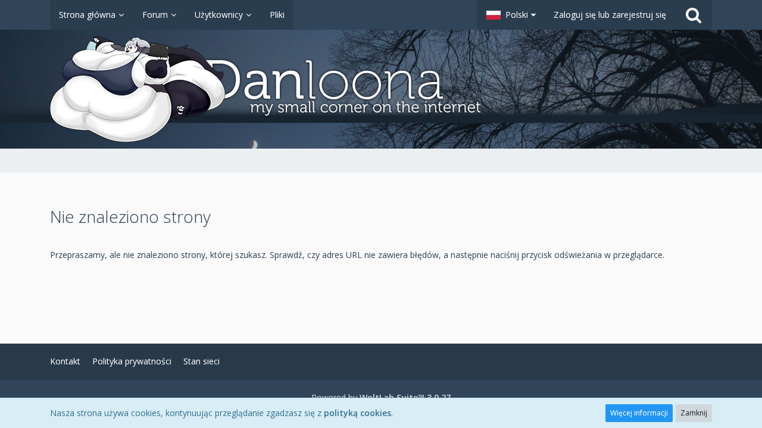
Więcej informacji (639, 413)
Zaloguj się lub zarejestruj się (610, 14)
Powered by (381, 397)
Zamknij (693, 413)
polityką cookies (357, 412)
